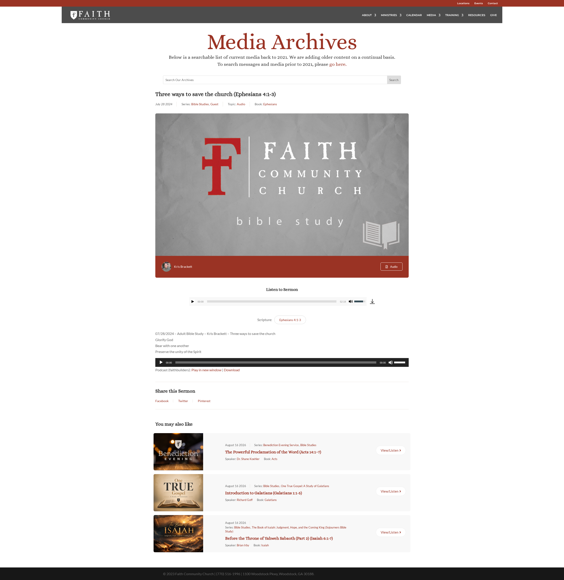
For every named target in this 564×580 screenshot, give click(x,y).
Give (493, 15)
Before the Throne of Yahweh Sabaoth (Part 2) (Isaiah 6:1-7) (279, 538)
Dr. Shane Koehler (248, 459)
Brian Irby (243, 545)
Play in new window (206, 370)
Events (478, 3)
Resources (476, 15)
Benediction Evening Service (281, 445)
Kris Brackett (183, 266)
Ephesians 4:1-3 (290, 320)
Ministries (389, 15)
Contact (493, 3)
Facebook (162, 401)
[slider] (271, 301)
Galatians (271, 500)
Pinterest (204, 401)
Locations (463, 3)
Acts (274, 459)
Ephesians (270, 104)
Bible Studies (200, 104)
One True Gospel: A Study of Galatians (305, 486)
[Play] (193, 301)
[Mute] (351, 301)
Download (232, 370)
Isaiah (265, 545)
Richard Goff (244, 500)
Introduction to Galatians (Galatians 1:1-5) (263, 493)
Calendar (414, 15)
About (367, 15)
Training (452, 15)
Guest (214, 104)
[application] (278, 301)
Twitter (183, 401)
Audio (241, 104)
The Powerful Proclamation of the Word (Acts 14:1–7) (273, 452)
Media (431, 15)
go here (337, 64)
